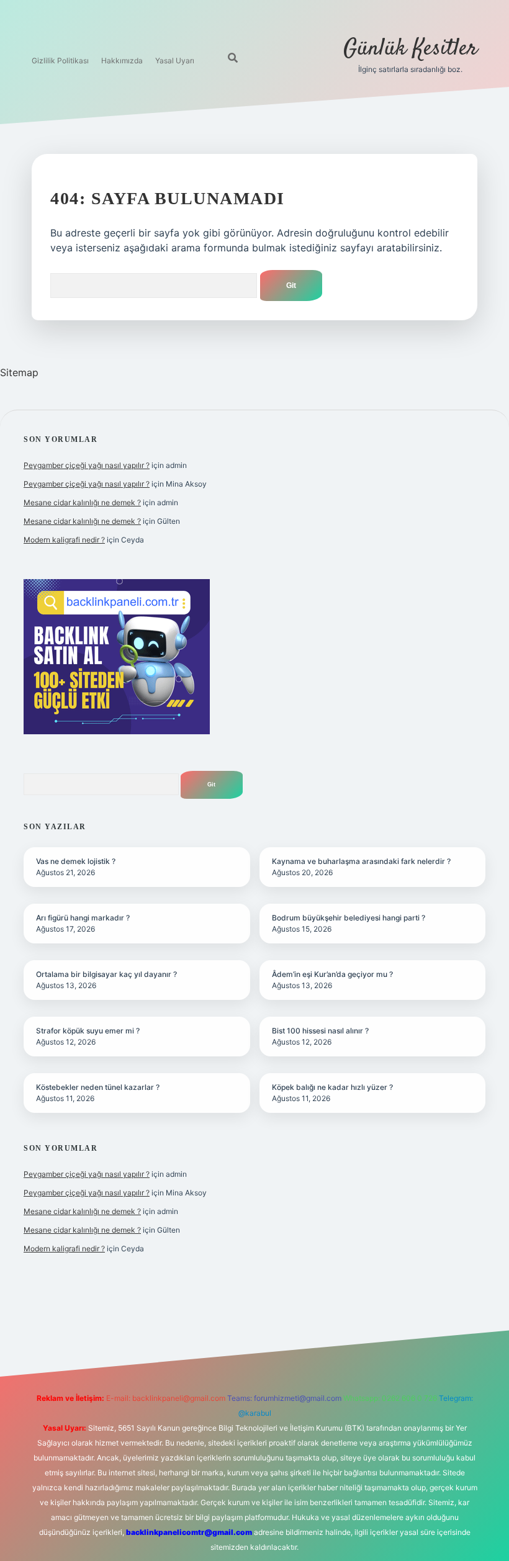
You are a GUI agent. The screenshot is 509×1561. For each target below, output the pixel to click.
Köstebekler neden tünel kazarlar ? (98, 1087)
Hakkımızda (122, 60)
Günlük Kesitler (410, 48)
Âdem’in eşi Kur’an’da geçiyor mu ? (332, 974)
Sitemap (19, 372)
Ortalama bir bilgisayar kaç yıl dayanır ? (106, 974)
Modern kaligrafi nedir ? (64, 539)
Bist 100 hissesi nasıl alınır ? (320, 1030)
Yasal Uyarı (174, 60)
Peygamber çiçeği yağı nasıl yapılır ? (87, 465)
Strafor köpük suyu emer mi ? (88, 1030)
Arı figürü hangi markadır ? (83, 917)
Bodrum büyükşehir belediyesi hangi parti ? (348, 917)
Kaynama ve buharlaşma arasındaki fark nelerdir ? (361, 861)
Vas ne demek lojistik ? (75, 861)
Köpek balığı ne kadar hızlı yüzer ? (332, 1087)
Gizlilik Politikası (60, 60)
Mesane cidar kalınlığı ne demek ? (82, 502)
